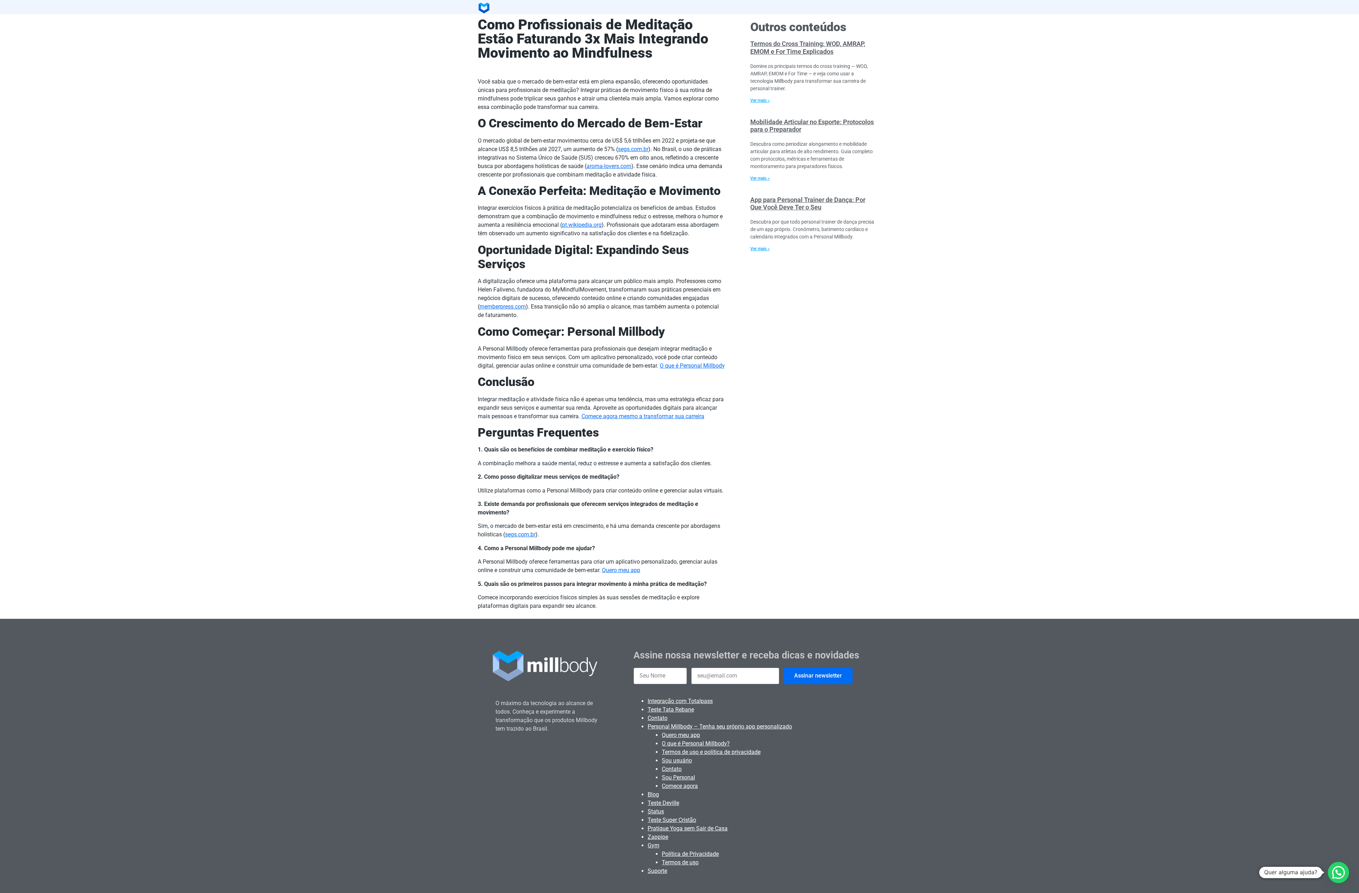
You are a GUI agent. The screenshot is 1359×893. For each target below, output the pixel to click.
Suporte (657, 871)
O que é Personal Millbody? (696, 743)
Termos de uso (680, 862)
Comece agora (680, 786)
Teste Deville (663, 803)
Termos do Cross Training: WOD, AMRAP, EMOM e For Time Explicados (807, 47)
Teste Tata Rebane (671, 709)
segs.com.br (633, 149)
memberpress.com (503, 306)
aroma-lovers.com (608, 166)
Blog (653, 794)
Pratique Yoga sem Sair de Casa (688, 828)
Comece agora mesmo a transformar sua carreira (642, 416)
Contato (657, 718)
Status (656, 811)
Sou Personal (678, 777)
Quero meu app (621, 570)
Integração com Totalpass (680, 701)
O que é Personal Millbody (692, 365)
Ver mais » (760, 100)
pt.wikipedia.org (582, 224)
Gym (653, 845)
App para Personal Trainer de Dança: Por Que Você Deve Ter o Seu (807, 203)
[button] (1338, 872)
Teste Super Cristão (672, 820)
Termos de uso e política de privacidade (711, 752)
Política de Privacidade (690, 854)
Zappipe (658, 837)
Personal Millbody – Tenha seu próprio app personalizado (720, 726)
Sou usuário (677, 760)
